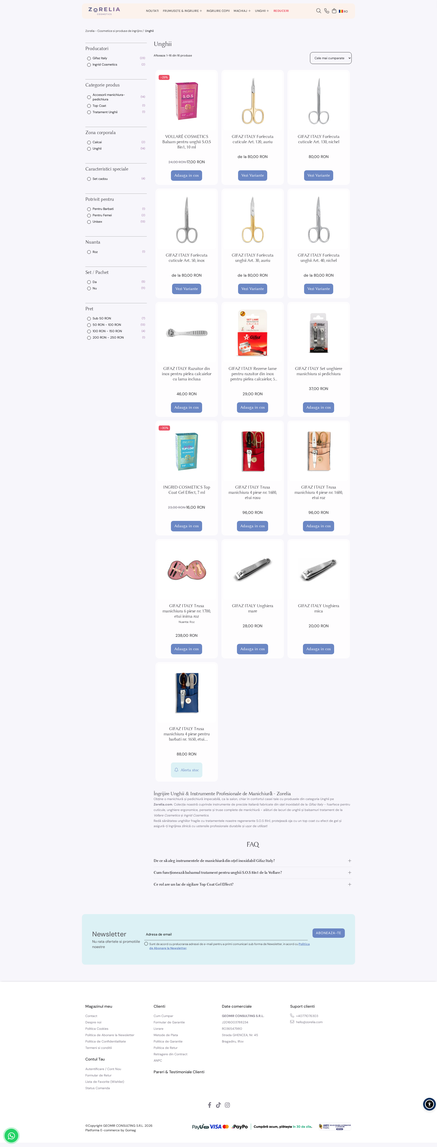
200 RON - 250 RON (108, 337)
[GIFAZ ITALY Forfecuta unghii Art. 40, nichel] (318, 219)
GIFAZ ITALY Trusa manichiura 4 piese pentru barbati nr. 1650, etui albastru (187, 734)
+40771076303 (306, 1016)
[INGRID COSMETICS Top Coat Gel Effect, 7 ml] (186, 451)
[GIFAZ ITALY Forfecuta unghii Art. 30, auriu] (252, 219)
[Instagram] (227, 1105)
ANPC (158, 1060)
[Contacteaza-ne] (326, 11)
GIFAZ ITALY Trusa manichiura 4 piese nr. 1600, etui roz (319, 492)
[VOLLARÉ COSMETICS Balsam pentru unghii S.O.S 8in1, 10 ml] (186, 101)
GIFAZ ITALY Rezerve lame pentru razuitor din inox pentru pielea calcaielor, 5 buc (253, 374)
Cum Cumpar (163, 1016)
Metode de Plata (166, 1035)
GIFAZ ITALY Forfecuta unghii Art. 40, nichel (319, 257)
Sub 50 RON (102, 318)
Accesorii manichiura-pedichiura (109, 96)
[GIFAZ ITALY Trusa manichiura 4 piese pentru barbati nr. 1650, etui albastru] (186, 693)
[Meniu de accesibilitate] (429, 1104)
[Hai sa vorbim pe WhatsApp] (11, 1135)
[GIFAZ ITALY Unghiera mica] (318, 570)
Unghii (97, 148)
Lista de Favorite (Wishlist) (104, 1082)
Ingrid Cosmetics (105, 64)
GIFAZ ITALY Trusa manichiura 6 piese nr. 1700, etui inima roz (187, 611)
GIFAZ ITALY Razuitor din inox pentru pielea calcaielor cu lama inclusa (186, 374)
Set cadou (100, 178)
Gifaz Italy (100, 58)
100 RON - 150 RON (107, 331)
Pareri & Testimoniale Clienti (179, 1071)
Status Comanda (97, 1088)
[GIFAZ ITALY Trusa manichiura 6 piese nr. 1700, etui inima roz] (186, 570)
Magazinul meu (98, 1006)
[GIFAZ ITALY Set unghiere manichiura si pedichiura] (318, 333)
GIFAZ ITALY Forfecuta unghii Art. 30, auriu (253, 257)
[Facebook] (210, 1105)
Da (95, 282)
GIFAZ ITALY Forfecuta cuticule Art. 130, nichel (319, 139)
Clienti (159, 1006)
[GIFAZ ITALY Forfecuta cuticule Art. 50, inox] (186, 219)
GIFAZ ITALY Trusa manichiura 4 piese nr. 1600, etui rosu (253, 492)
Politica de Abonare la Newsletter (109, 1035)
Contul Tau (95, 1059)
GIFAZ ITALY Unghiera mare (252, 608)
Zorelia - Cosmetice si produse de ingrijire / (114, 31)
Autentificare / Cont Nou (103, 1069)
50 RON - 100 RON (107, 325)
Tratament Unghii (105, 112)
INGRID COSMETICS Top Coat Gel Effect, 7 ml (186, 489)
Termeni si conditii (98, 1048)
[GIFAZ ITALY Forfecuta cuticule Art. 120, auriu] (252, 101)
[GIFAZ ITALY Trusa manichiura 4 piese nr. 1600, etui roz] (318, 451)
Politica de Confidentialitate (105, 1041)
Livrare (158, 1029)
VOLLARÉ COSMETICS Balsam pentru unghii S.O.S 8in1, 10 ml (186, 142)
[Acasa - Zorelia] (104, 10)
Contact (91, 1016)
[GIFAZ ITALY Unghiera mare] (252, 570)
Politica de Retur (166, 1048)
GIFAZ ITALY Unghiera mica (318, 608)
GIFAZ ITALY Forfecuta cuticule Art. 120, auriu (253, 139)
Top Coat (99, 105)
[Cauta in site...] (318, 11)
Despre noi (93, 1022)
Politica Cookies (96, 1029)
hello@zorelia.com (309, 1022)
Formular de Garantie (169, 1022)
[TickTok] (219, 1105)
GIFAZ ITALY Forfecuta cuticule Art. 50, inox (187, 257)
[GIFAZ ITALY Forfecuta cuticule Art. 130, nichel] (318, 101)
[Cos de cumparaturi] (334, 11)
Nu (95, 288)
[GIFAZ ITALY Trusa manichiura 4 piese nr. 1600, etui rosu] (252, 451)
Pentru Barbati (103, 209)
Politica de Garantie (168, 1041)
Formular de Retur (98, 1075)
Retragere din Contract (170, 1054)
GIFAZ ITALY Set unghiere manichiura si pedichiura (318, 371)
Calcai (97, 142)
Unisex (97, 221)
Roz (95, 252)
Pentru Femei (102, 215)
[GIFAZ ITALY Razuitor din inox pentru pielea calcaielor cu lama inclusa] (186, 333)
